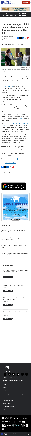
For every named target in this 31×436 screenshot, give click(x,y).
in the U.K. (20, 118)
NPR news (22, 159)
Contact (4, 387)
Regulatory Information (8, 400)
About (4, 384)
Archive (4, 409)
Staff (4, 397)
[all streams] (29, 434)
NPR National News (11, 159)
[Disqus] (15, 343)
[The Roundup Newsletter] (15, 207)
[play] (2, 434)
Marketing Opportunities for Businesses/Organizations (15, 394)
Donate (26, 2)
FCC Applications (7, 403)
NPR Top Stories (10, 162)
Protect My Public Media (8, 406)
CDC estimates (8, 86)
